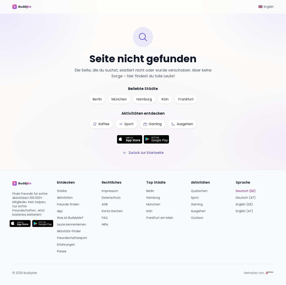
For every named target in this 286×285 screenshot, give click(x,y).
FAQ (105, 218)
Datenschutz (111, 198)
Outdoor (197, 218)
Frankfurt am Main (159, 218)
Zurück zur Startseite (146, 152)
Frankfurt (186, 99)
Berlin (97, 99)
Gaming (197, 204)
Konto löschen (112, 211)
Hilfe (105, 224)
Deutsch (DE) (246, 191)
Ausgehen (198, 211)
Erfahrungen (66, 244)
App (60, 211)
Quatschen (199, 191)
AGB (105, 204)
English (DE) (244, 204)
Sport (195, 198)
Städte (62, 191)
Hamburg (144, 99)
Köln (165, 99)
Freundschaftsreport (72, 238)
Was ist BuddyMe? (70, 218)
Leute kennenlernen (71, 224)
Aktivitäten (65, 198)
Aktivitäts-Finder (69, 231)
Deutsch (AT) (246, 198)
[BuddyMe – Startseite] (24, 6)
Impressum (110, 191)
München (119, 99)
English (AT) (244, 211)
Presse (61, 251)
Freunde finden (68, 204)
